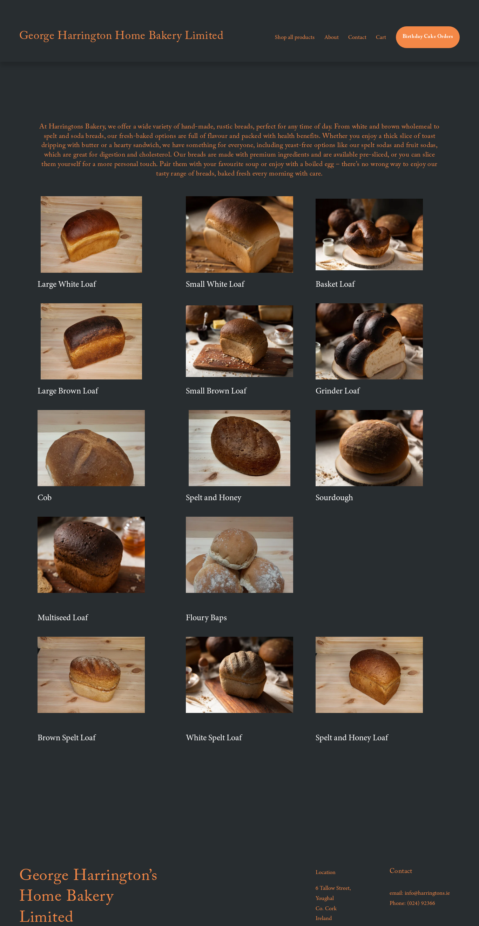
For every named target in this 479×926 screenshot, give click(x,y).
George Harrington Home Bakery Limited (121, 37)
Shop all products (295, 37)
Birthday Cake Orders (428, 37)
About (331, 37)
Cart (381, 37)
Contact (357, 37)
